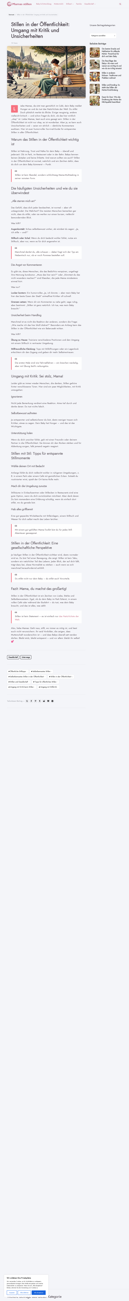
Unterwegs (26, 657)
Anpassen (12, 1293)
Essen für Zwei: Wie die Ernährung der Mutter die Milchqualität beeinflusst (111, 99)
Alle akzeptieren (38, 1293)
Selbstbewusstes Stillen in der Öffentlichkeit (27, 676)
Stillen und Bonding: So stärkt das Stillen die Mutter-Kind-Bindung (111, 87)
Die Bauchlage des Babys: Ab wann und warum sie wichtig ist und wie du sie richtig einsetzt (112, 65)
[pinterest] (35, 701)
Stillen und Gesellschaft (19, 682)
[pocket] (48, 701)
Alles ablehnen (24, 1293)
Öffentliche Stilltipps (18, 671)
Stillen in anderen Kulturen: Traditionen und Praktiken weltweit (111, 75)
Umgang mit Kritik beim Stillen (22, 687)
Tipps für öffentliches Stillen (46, 682)
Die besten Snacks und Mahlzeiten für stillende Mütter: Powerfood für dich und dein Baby (111, 53)
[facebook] (31, 701)
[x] (27, 701)
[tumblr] (39, 701)
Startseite (11, 15)
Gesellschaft (13, 657)
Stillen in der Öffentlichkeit (62, 676)
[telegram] (52, 701)
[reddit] (44, 701)
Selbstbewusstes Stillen (42, 671)
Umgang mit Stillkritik (49, 687)
